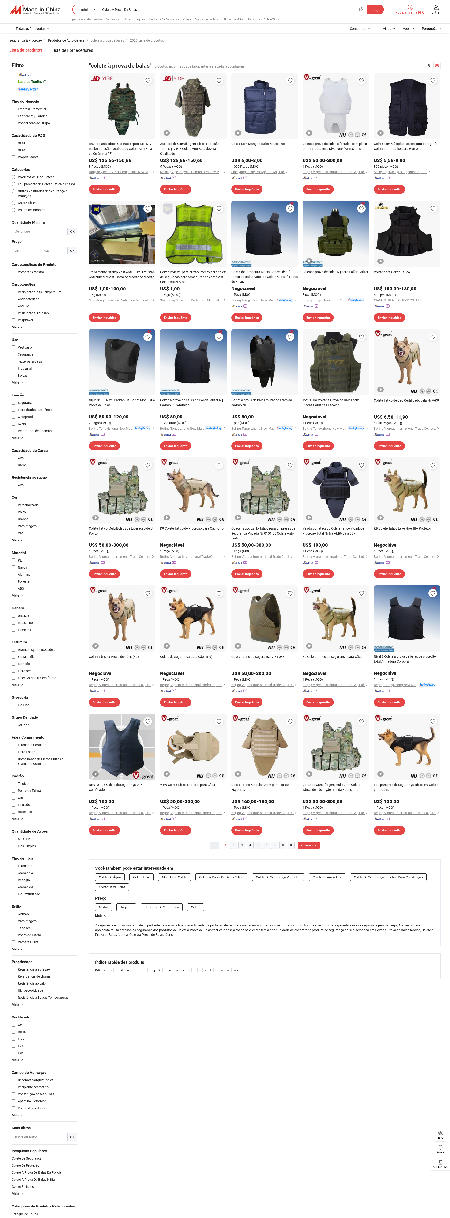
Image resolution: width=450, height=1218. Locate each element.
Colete (187, 19)
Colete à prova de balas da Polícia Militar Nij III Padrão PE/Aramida (193, 402)
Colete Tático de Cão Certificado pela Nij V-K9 (406, 400)
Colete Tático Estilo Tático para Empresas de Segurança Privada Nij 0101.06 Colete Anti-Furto (263, 533)
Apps (406, 28)
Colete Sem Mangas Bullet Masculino (258, 143)
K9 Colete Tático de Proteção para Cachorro (192, 528)
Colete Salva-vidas (112, 887)
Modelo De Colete (174, 877)
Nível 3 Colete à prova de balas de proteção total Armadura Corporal (405, 659)
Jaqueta (140, 19)
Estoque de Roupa (25, 1214)
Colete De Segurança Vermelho (278, 877)
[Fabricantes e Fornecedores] (34, 10)
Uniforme (254, 19)
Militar (127, 19)
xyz (235, 970)
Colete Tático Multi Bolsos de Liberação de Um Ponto (122, 530)
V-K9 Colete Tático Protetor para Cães (187, 784)
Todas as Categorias (30, 28)
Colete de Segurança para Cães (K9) (186, 656)
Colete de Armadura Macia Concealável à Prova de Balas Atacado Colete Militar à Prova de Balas (264, 276)
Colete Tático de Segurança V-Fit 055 (258, 656)
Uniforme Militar (234, 19)
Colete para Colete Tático (392, 272)
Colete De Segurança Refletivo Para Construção (388, 877)
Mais (98, 916)
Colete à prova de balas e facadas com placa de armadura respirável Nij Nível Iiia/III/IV (335, 146)
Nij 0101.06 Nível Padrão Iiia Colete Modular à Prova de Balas (122, 402)
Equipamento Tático (207, 19)
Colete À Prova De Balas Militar (221, 877)
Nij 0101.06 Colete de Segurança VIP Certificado (115, 787)
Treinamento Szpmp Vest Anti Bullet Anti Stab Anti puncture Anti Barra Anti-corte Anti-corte (122, 274)
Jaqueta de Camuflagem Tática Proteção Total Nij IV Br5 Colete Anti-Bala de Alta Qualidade (190, 148)
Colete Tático (272, 19)
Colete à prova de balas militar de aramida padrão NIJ (261, 402)
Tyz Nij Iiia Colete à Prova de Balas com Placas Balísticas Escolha (331, 402)
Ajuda (387, 28)
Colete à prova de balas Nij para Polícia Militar (335, 271)
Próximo (306, 845)
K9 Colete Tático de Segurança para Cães (332, 656)
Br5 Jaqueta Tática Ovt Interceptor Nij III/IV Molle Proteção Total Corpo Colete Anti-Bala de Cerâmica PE (120, 148)
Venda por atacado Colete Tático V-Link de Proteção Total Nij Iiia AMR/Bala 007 (333, 530)
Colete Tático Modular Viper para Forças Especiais (260, 787)
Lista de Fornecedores (72, 50)
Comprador (358, 28)
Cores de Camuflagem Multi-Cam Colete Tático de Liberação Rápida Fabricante (331, 787)
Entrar (436, 12)
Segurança (113, 19)
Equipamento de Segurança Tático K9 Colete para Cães (406, 787)
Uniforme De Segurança (164, 19)
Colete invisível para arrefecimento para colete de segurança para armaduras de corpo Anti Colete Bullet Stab (193, 277)
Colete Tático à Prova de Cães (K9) (114, 656)
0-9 (97, 970)
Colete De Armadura (327, 877)
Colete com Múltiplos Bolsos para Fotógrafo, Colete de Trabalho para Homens (406, 146)
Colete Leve (141, 877)
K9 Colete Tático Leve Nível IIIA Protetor (402, 528)
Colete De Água (110, 877)
